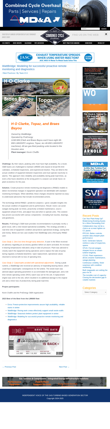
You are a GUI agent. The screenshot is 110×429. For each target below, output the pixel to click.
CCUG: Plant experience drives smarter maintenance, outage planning (94, 257)
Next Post (64, 367)
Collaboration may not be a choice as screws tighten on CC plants (94, 228)
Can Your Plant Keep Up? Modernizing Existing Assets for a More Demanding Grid (94, 221)
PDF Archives (39, 43)
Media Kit (101, 43)
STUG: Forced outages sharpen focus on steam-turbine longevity (93, 250)
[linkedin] (106, 34)
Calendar (28, 43)
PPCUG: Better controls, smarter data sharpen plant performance (93, 235)
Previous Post (9, 367)
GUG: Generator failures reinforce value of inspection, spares (94, 243)
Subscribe (88, 43)
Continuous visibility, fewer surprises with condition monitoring (93, 265)
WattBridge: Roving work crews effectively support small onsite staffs (35, 311)
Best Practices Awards (71, 43)
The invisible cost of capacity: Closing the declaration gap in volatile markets (95, 277)
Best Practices (9, 73)
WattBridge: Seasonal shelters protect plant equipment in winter (33, 314)
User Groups (17, 43)
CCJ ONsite (6, 43)
